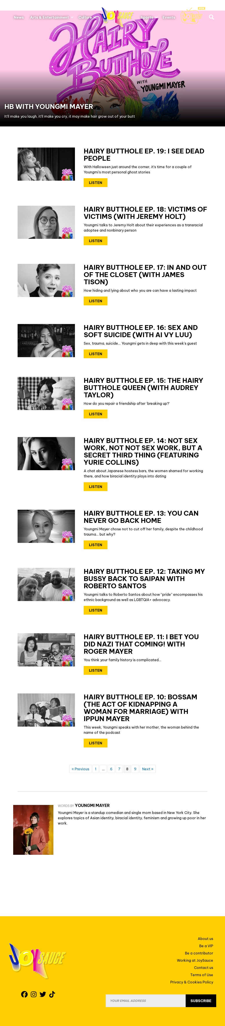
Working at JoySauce (195, 960)
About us (205, 938)
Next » (147, 769)
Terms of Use (201, 975)
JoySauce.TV (193, 15)
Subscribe (201, 1001)
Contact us (203, 967)
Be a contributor (199, 953)
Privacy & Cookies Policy (191, 982)
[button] (72, 17)
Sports (147, 17)
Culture (85, 17)
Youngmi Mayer (92, 805)
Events (169, 17)
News (19, 17)
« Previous (80, 769)
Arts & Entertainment (49, 17)
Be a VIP (206, 946)
